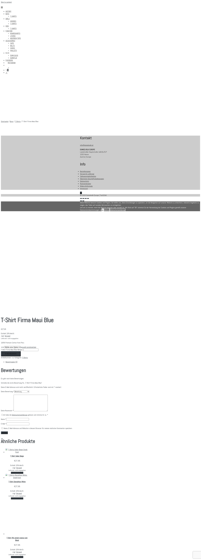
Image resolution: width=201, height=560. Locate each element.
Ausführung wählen (17, 473)
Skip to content (6, 2)
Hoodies (13, 21)
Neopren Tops (15, 38)
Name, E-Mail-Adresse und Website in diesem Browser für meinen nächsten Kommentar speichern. (38, 428)
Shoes (12, 48)
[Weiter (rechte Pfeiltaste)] (83, 200)
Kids (7, 26)
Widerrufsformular (86, 186)
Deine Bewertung (7, 391)
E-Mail (4, 424)
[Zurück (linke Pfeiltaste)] (81, 200)
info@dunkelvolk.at (86, 145)
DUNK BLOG (14, 55)
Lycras (12, 36)
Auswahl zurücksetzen (28, 347)
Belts (12, 45)
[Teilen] (83, 198)
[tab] (43, 362)
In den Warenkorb (10, 354)
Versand (7, 336)
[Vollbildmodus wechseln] (86, 198)
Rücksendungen (85, 183)
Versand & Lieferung (87, 174)
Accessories (10, 40)
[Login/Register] (6, 72)
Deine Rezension (7, 410)
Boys (7, 14)
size (2, 347)
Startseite (4, 121)
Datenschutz (84, 181)
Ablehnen (107, 210)
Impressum (84, 188)
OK (103, 210)
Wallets (13, 50)
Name (3, 419)
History (8, 11)
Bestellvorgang (85, 171)
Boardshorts (15, 33)
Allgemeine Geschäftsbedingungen (92, 179)
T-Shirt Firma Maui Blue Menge (11, 349)
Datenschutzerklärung (19, 415)
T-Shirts (13, 16)
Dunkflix (13, 58)
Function (9, 31)
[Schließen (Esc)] (81, 198)
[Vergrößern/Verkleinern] (88, 198)
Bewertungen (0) (11, 362)
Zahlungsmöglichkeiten (88, 176)
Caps (12, 43)
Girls (8, 18)
